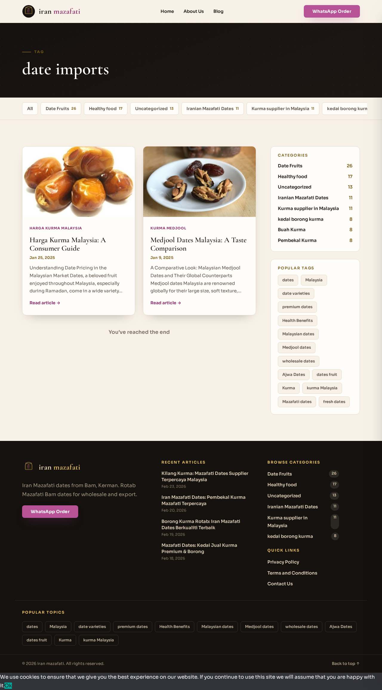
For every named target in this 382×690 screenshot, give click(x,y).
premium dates (297, 306)
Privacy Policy (283, 562)
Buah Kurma (315, 229)
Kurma (288, 387)
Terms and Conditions (292, 573)
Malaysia (314, 280)
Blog (218, 11)
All (30, 108)
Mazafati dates (297, 401)
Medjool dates (296, 347)
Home (167, 11)
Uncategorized (154, 108)
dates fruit (327, 374)
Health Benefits (297, 320)
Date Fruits (61, 108)
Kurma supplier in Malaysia (283, 108)
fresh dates (334, 401)
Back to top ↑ (346, 663)
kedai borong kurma (351, 108)
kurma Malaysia (322, 387)
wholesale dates (298, 361)
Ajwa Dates (293, 374)
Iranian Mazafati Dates (213, 108)
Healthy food (105, 108)
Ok (8, 686)
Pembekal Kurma (315, 240)
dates (288, 280)
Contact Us (280, 583)
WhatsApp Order (331, 11)
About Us (194, 11)
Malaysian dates (298, 333)
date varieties (296, 293)
